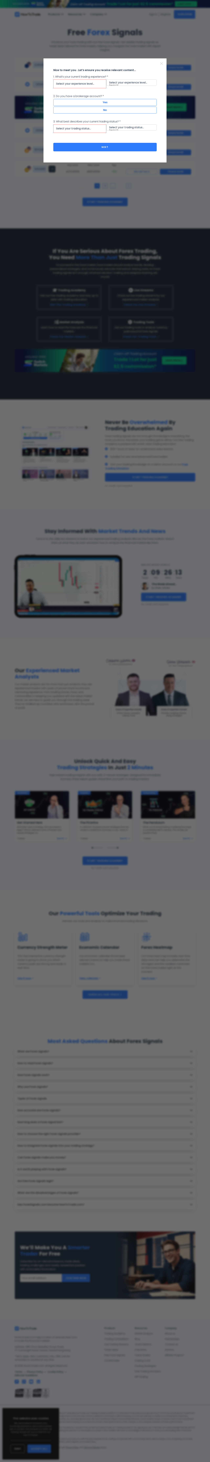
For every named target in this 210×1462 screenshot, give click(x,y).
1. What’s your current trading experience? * (80, 77)
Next (105, 147)
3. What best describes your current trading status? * (87, 121)
